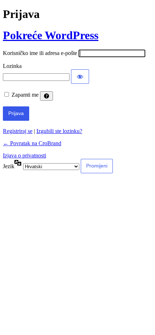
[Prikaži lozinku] (80, 76)
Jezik (8, 166)
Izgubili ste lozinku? (59, 131)
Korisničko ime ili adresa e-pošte (40, 53)
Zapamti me (25, 95)
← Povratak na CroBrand (32, 143)
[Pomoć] (46, 96)
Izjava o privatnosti (24, 155)
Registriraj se (17, 131)
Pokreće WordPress (50, 35)
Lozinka (12, 66)
